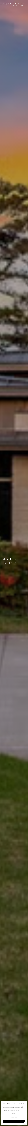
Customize (14, 1117)
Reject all (14, 1113)
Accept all (14, 1121)
